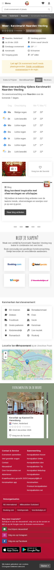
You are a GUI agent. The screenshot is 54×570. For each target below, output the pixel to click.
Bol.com (11, 187)
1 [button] (15, 226)
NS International (10, 505)
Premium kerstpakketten (37, 486)
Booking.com (8, 510)
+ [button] (5, 353)
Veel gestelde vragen (11, 459)
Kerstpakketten (33, 474)
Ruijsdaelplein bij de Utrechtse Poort (35, 346)
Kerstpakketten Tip (35, 466)
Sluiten (44, 566)
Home (27, 3)
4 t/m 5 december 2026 (21, 424)
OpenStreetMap (38, 379)
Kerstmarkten (32, 482)
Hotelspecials (22, 510)
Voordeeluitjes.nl (38, 510)
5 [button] (38, 226)
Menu (7, 3)
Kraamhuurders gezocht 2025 (14, 478)
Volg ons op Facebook (17, 541)
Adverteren (6, 474)
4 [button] (33, 226)
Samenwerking (34, 451)
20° (34, 46)
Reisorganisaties (11, 499)
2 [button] (21, 226)
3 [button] (27, 226)
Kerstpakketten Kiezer (36, 455)
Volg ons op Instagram (17, 535)
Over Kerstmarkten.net (11, 470)
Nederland (18, 38)
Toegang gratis (11, 55)
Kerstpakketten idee (35, 463)
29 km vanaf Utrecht (39, 42)
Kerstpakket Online (35, 459)
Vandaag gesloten (38, 38)
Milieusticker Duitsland (29, 505)
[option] (27, 201)
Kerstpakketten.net (35, 490)
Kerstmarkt (10, 50)
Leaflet (28, 379)
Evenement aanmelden (11, 455)
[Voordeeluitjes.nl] (39, 280)
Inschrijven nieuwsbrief (18, 529)
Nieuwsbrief (7, 466)
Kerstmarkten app (9, 482)
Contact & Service (10, 451)
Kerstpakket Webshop (36, 470)
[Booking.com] (14, 264)
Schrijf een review (33, 31)
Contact (5, 463)
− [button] (5, 357)
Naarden (8, 38)
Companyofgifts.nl (34, 478)
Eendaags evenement (14, 46)
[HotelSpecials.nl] (39, 264)
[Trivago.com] (14, 280)
